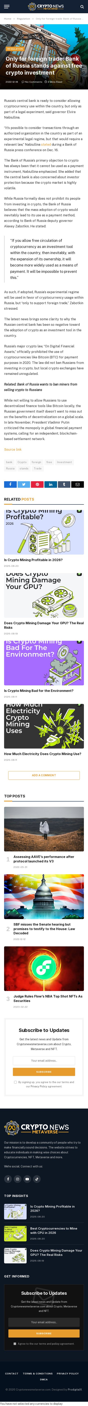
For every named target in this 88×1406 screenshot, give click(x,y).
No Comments (33, 81)
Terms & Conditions (38, 1373)
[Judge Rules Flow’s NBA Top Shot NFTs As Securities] (44, 968)
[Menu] (6, 6)
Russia (10, 468)
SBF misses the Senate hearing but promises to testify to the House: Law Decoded (44, 928)
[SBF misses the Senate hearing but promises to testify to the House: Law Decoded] (44, 896)
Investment (64, 462)
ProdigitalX (75, 1389)
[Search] (82, 6)
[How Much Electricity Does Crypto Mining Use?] (44, 726)
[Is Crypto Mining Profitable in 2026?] (44, 532)
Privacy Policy (39, 1086)
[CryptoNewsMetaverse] (46, 6)
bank (9, 462)
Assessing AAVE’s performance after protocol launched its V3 (44, 859)
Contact (12, 1373)
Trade (38, 468)
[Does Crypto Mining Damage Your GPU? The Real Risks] (44, 595)
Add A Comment (44, 775)
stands (24, 468)
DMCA (44, 1379)
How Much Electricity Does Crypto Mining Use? (42, 754)
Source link (12, 449)
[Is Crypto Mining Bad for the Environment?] (44, 663)
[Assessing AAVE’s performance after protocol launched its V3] (44, 829)
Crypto (22, 462)
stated (46, 144)
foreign (36, 462)
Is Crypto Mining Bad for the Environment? (38, 691)
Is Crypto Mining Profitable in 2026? (33, 560)
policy (56, 1343)
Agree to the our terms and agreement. (45, 1343)
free (49, 462)
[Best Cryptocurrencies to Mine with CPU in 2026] (15, 1233)
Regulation (15, 49)
